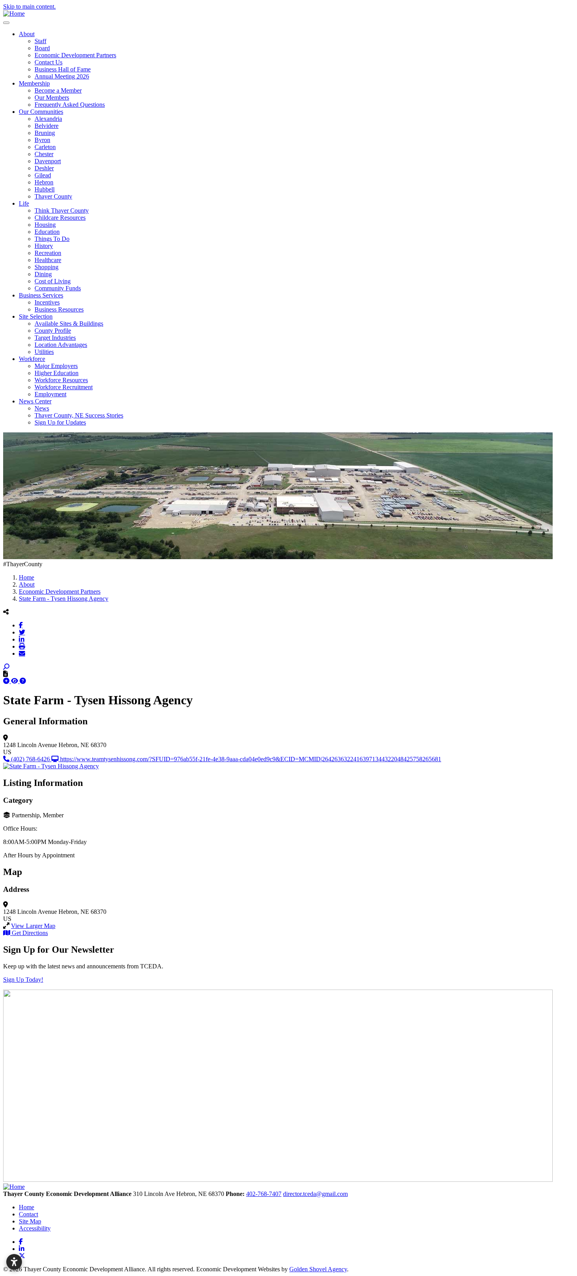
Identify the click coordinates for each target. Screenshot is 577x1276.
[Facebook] (21, 625)
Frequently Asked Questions (70, 104)
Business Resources (59, 309)
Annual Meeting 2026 (62, 76)
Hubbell (45, 189)
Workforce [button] (32, 358)
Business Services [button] (41, 295)
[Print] (22, 646)
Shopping (46, 267)
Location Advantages (61, 344)
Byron (42, 140)
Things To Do (52, 238)
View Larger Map (33, 925)
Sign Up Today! (23, 979)
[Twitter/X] (22, 632)
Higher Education (57, 373)
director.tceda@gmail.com (315, 1193)
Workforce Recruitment (64, 387)
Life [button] (24, 203)
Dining (43, 274)
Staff (40, 41)
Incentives (47, 302)
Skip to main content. (29, 6)
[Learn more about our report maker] (23, 681)
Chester (44, 154)
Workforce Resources (61, 380)
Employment (50, 394)
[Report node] (5, 674)
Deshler (44, 168)
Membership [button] (34, 83)
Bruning (45, 132)
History (44, 245)
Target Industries (55, 337)
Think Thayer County (62, 210)
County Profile (53, 330)
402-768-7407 (263, 1193)
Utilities (44, 351)
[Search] (6, 667)
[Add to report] (7, 681)
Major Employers (56, 366)
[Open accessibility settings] (14, 1262)
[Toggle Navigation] (6, 23)
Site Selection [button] (36, 316)
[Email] (22, 653)
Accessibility (35, 1228)
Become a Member (58, 90)
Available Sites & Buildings (69, 323)
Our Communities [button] (41, 111)
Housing (45, 224)
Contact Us (48, 62)
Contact (28, 1214)
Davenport (48, 161)
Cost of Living (53, 281)
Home (26, 1207)
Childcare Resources (60, 217)
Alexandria (48, 118)
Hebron (44, 182)
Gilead (43, 175)
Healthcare (48, 260)
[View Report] (15, 681)
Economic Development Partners (75, 55)
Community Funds (58, 288)
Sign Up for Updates (60, 422)
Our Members (52, 97)
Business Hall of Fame (63, 69)
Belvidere (46, 125)
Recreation (48, 253)
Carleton (45, 147)
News (42, 408)
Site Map (30, 1221)
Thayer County (53, 196)
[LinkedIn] (21, 639)
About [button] (27, 34)
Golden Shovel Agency (318, 1269)
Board (42, 48)
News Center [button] (35, 401)
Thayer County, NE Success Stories (79, 415)
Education (47, 231)
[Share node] (6, 612)
